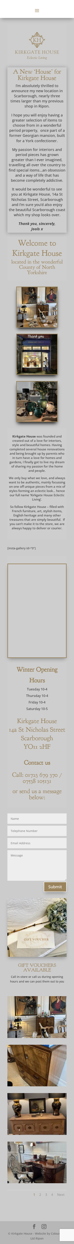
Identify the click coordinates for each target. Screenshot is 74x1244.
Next (61, 1194)
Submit (55, 887)
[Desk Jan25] (37, 1182)
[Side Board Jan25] (37, 1134)
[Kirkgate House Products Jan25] (37, 1037)
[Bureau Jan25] (37, 1085)
